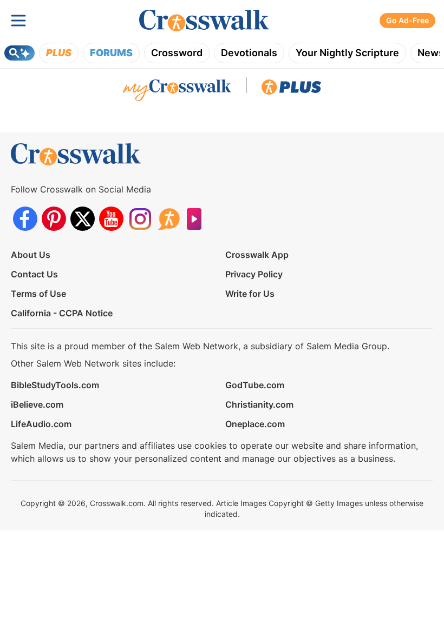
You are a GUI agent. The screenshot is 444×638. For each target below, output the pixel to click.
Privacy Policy (254, 274)
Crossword (177, 52)
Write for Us (250, 293)
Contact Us (34, 274)
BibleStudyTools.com (55, 385)
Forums (111, 52)
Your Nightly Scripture (347, 52)
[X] (82, 219)
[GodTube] (197, 219)
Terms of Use (38, 293)
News (430, 52)
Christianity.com (259, 404)
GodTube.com (254, 385)
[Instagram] (140, 219)
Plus (58, 52)
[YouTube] (111, 219)
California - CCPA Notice (62, 313)
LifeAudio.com (41, 423)
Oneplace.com (255, 423)
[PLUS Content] (291, 89)
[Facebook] (25, 219)
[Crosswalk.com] (204, 21)
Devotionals (249, 52)
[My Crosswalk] (177, 89)
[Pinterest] (54, 219)
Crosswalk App (257, 254)
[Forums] (168, 219)
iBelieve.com (37, 404)
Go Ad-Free (407, 20)
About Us (30, 254)
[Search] (19, 53)
